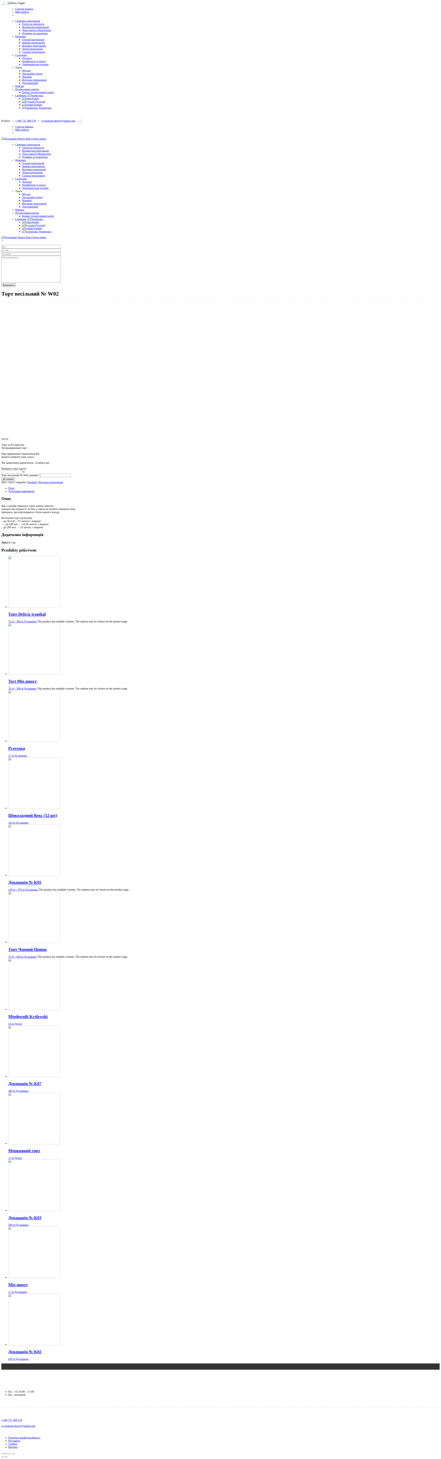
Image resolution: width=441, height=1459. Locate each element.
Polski (35, 98)
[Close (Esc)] (2, 1453)
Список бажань (24, 8)
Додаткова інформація (21, 491)
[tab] (224, 488)
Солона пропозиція (33, 52)
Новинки (20, 36)
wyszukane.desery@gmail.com (58, 120)
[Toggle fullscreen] (9, 1453)
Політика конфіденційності (24, 1437)
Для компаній (30, 83)
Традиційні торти (32, 73)
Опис (11, 488)
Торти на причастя (33, 24)
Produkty (32, 482)
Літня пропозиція (32, 48)
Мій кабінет (22, 12)
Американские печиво (35, 64)
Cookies (12, 1443)
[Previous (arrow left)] (2, 1456)
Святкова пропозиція (27, 20)
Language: (21, 95)
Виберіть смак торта (14, 468)
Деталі (18, 1023)
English (37, 104)
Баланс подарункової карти (38, 92)
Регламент (14, 1440)
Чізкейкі (27, 76)
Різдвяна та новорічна (35, 33)
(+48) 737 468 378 (26, 120)
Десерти (27, 58)
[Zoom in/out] (13, 1453)
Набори (19, 86)
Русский (40, 101)
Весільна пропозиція (34, 79)
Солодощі (21, 55)
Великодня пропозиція (35, 27)
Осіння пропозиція (33, 39)
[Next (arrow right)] (6, 1456)
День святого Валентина (36, 30)
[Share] (6, 1453)
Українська (44, 107)
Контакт (13, 1447)
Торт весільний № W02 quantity (19, 475)
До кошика (8, 479)
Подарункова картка (27, 89)
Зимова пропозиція (33, 42)
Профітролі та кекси (34, 61)
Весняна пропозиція (34, 45)
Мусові (26, 70)
